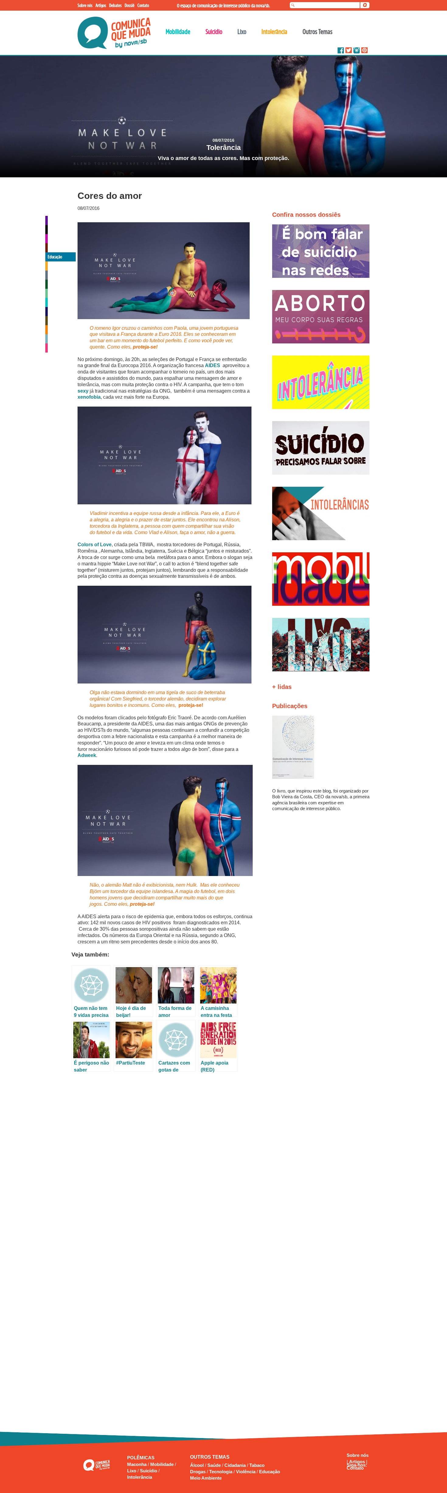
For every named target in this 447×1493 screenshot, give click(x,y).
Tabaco (257, 1465)
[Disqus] (165, 1155)
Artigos (357, 1461)
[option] (223, 116)
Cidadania (235, 1465)
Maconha (137, 1464)
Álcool (197, 1465)
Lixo (132, 1470)
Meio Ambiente (206, 1478)
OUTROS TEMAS (210, 1457)
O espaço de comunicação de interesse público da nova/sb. (223, 5)
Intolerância (139, 1477)
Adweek (87, 755)
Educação (269, 1471)
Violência (245, 1471)
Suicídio (149, 1470)
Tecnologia (220, 1471)
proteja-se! (145, 346)
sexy (83, 391)
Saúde (214, 1465)
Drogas (198, 1471)
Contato (355, 1468)
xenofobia (89, 397)
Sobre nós (358, 1455)
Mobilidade (162, 1464)
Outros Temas (317, 31)
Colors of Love (95, 544)
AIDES (212, 365)
